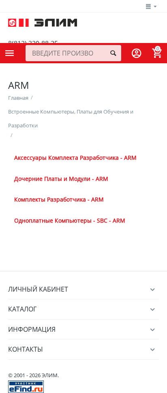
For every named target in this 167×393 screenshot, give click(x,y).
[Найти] (113, 53)
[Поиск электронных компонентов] (26, 386)
